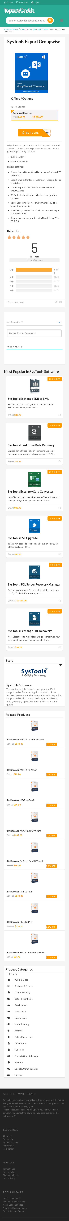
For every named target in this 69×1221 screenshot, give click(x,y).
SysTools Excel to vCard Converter (30, 491)
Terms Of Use (9, 1169)
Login (36, 2)
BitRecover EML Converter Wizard (25, 952)
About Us (7, 1136)
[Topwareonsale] (19, 10)
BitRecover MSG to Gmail (20, 800)
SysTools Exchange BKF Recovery (30, 631)
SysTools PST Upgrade (23, 538)
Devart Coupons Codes (13, 1211)
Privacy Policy (9, 1172)
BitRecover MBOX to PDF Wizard (25, 739)
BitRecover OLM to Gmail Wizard (25, 861)
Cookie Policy (9, 1178)
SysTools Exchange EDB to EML (28, 398)
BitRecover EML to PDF (20, 921)
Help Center (8, 1149)
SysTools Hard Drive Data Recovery (31, 445)
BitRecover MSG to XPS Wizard (24, 830)
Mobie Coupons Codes (13, 1205)
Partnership (8, 1145)
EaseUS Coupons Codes (14, 1201)
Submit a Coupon (10, 1142)
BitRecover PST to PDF (20, 891)
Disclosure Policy (11, 1175)
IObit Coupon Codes (12, 1198)
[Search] (50, 20)
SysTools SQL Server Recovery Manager (34, 584)
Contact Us (8, 1139)
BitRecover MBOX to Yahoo (22, 769)
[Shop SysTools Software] (34, 672)
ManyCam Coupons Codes (15, 1208)
